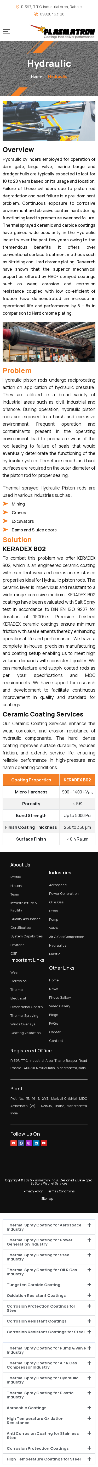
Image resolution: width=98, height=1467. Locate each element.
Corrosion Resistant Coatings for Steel (46, 1332)
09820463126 (52, 14)
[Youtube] (44, 1143)
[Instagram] (29, 1143)
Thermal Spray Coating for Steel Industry (39, 1257)
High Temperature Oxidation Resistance (35, 1420)
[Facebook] (21, 1143)
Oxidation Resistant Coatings (36, 1295)
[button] (49, 1227)
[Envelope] (13, 1143)
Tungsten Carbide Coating (33, 1284)
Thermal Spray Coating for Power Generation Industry (39, 1242)
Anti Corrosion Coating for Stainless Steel (43, 1435)
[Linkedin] (36, 1143)
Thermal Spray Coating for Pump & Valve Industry (46, 1350)
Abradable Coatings (27, 1407)
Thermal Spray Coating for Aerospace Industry (44, 1227)
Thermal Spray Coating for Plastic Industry (40, 1395)
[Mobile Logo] (62, 31)
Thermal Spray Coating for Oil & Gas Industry (42, 1272)
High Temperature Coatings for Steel (44, 1459)
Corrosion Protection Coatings (38, 1448)
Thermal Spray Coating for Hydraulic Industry (42, 1380)
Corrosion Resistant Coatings (37, 1321)
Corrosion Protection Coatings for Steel (41, 1308)
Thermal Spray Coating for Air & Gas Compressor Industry (42, 1365)
